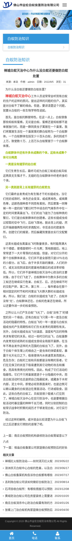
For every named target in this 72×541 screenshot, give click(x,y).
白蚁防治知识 (16, 47)
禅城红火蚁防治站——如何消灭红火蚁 (29, 461)
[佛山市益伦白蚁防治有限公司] (31, 4)
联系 (57, 538)
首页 (11, 538)
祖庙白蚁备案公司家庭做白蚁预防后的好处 (40, 447)
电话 (34, 538)
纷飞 (34, 222)
